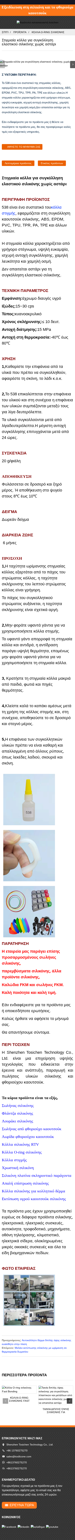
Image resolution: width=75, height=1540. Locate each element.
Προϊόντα (19, 32)
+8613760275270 (16, 1462)
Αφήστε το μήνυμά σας (23, 146)
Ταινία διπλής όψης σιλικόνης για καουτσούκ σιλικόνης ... (56, 1411)
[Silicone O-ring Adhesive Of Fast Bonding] (19, 1389)
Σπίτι (5, 32)
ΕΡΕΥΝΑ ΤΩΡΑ (22, 1505)
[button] (72, 64)
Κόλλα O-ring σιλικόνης (48, 32)
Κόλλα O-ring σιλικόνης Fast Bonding (19, 1399)
